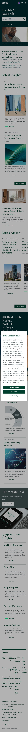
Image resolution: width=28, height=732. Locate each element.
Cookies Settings (14, 396)
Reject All (14, 392)
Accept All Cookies (14, 387)
